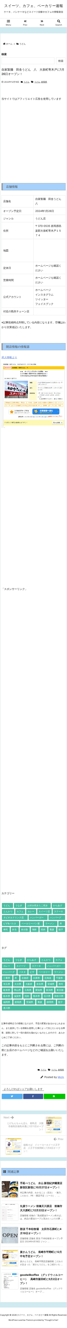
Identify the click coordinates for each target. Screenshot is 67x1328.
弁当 (14, 929)
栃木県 (6, 996)
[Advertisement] (33, 139)
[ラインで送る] (54, 1096)
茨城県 (29, 1002)
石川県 (47, 996)
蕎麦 (52, 929)
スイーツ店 (44, 911)
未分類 (24, 929)
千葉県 (59, 978)
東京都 (60, 990)
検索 (4, 54)
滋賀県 (17, 996)
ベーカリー (44, 972)
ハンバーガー (37, 917)
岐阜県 (6, 990)
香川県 (6, 1008)
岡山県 (17, 990)
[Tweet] (12, 1096)
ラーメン (49, 923)
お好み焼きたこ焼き (37, 905)
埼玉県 (6, 984)
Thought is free (51, 1320)
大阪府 (28, 984)
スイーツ (21, 965)
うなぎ (18, 905)
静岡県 (50, 1002)
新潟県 (49, 990)
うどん (22, 43)
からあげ (57, 905)
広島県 (28, 990)
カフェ (20, 911)
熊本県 (36, 996)
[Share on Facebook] (33, 1096)
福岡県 (6, 1002)
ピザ (32, 972)
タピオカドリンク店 (13, 917)
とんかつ (7, 911)
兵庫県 (36, 978)
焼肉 (43, 929)
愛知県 (38, 990)
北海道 (47, 978)
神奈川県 (58, 996)
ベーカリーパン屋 (30, 923)
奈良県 (39, 984)
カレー (30, 911)
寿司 (5, 929)
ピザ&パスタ (9, 923)
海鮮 (34, 929)
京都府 (25, 978)
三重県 (6, 978)
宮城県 (50, 984)
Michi (61, 1077)
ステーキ (58, 911)
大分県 (17, 984)
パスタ (22, 972)
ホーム (9, 43)
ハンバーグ (55, 917)
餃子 (61, 929)
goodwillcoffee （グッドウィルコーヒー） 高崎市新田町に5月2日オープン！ (41, 1279)
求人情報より (9, 357)
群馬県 (44, 82)
